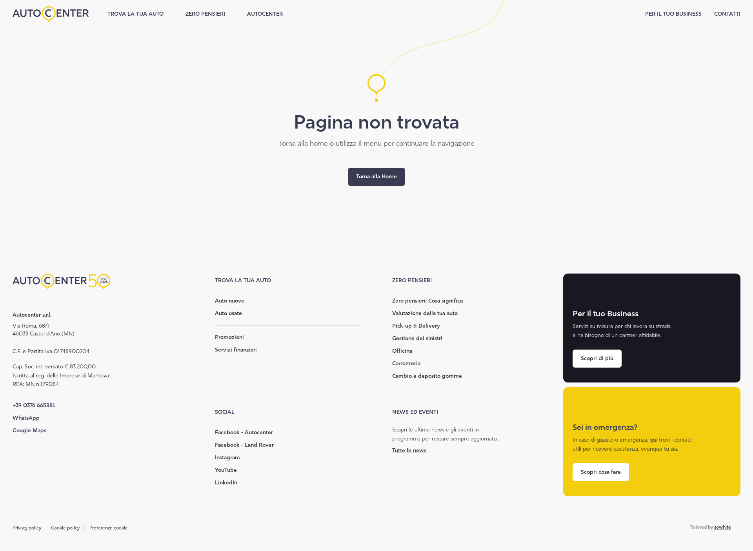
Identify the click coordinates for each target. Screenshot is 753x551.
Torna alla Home (376, 176)
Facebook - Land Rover (244, 445)
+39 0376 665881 (34, 405)
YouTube (226, 470)
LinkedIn (226, 482)
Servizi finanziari (236, 349)
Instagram (227, 457)
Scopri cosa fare (601, 472)
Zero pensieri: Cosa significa (427, 300)
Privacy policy (27, 528)
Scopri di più (597, 358)
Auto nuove (229, 300)
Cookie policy (65, 528)
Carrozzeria (406, 363)
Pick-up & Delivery (416, 326)
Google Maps (29, 430)
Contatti (727, 14)
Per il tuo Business (673, 14)
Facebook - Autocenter (244, 432)
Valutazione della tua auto (425, 313)
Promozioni (229, 337)
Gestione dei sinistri (417, 338)
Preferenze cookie (108, 528)
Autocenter (265, 14)
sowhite (722, 527)
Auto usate (228, 313)
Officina (402, 351)
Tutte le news (409, 450)
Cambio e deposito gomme (427, 376)
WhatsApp (26, 418)
